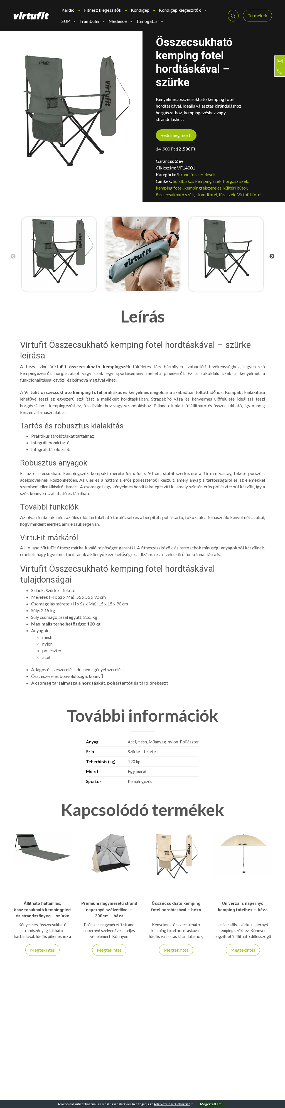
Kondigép (140, 10)
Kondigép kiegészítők (180, 10)
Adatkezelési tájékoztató (172, 1104)
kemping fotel (169, 187)
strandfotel (206, 194)
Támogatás (147, 21)
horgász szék (235, 181)
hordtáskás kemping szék (197, 181)
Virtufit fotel (249, 194)
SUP (66, 21)
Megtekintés (42, 949)
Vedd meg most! (176, 135)
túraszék (227, 194)
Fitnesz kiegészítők (102, 10)
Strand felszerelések (196, 174)
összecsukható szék (175, 194)
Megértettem (210, 1104)
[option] (59, 254)
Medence (118, 21)
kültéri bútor (235, 187)
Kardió (68, 10)
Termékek (257, 15)
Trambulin (89, 21)
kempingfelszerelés (203, 187)
